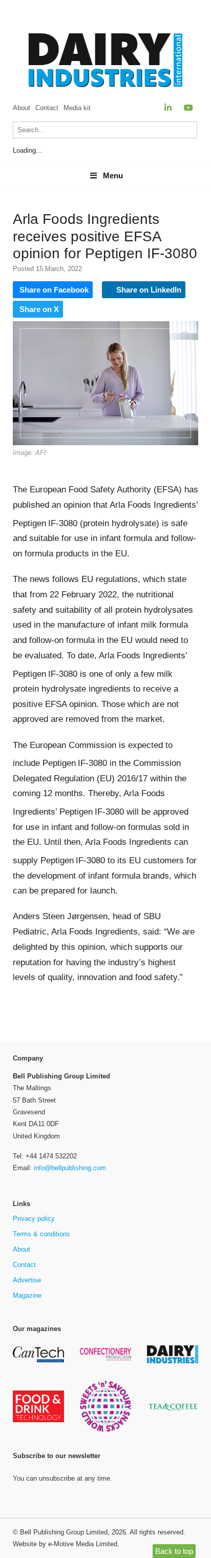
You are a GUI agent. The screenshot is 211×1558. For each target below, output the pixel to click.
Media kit (77, 108)
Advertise (27, 1280)
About (21, 108)
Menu (113, 175)
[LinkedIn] (168, 107)
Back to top (174, 1551)
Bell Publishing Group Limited (64, 1532)
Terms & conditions (41, 1234)
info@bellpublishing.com (70, 1168)
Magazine (27, 1295)
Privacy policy (34, 1218)
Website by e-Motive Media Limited (65, 1544)
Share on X (39, 309)
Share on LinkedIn (147, 289)
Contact (46, 108)
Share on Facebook (54, 289)
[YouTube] (188, 107)
